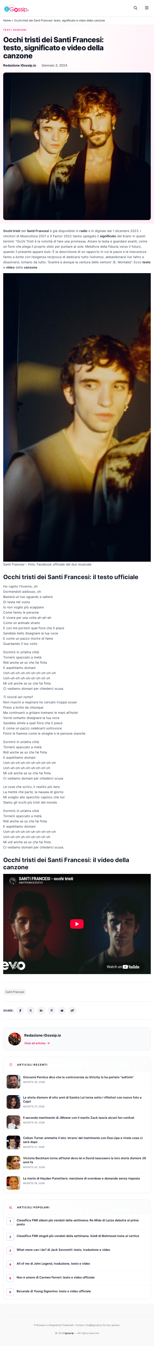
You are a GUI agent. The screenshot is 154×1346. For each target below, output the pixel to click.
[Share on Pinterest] (52, 1011)
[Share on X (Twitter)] (31, 1011)
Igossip (69, 1333)
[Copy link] (72, 1011)
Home (7, 20)
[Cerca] (136, 8)
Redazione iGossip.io (19, 65)
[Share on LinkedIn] (41, 1011)
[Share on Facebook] (20, 1011)
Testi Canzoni (15, 29)
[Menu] (147, 8)
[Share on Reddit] (62, 1011)
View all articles (35, 1043)
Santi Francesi (15, 992)
